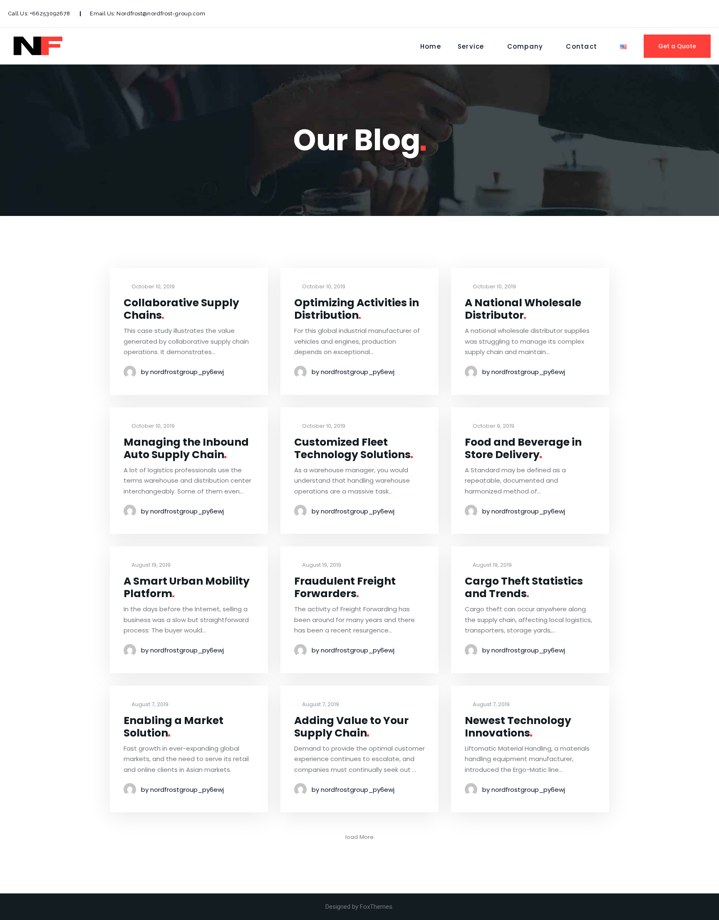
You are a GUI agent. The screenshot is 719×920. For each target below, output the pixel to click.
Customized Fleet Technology (352, 448)
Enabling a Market (173, 726)
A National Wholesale (523, 308)
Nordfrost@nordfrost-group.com (161, 13)
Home (430, 46)
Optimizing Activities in (356, 308)
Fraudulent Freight (345, 587)
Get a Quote (677, 46)
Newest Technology (518, 726)
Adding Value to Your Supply (351, 726)
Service (471, 46)
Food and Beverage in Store (523, 448)
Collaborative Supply (181, 308)
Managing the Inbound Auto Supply (186, 448)
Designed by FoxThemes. (359, 906)
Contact (581, 46)
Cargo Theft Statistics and (524, 587)
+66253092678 (50, 13)
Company (525, 46)
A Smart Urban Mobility (187, 587)
